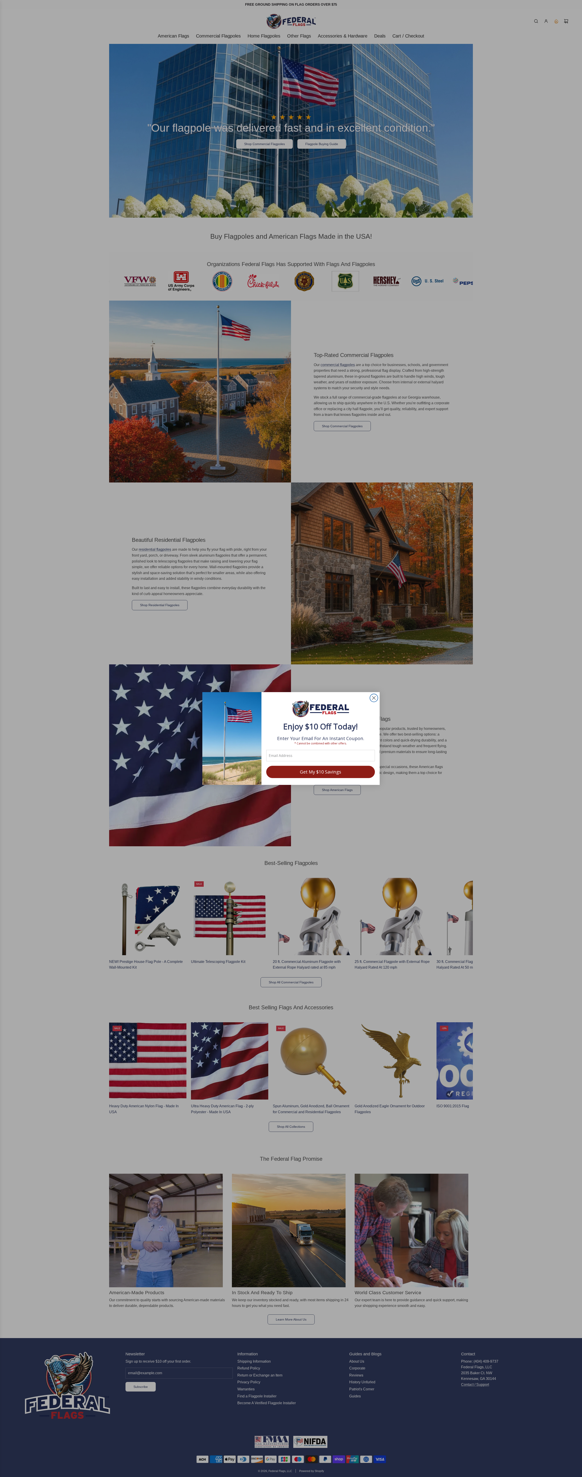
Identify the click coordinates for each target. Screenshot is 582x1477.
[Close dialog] (374, 698)
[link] (320, 709)
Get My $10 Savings (320, 772)
